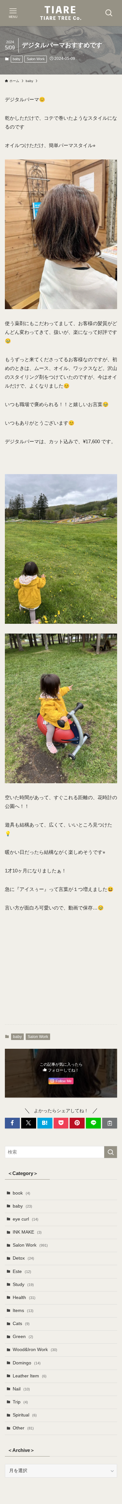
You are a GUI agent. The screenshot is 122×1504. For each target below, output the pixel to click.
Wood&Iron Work (35, 1349)
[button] (12, 1123)
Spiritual (25, 1415)
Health (24, 1297)
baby (16, 59)
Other (23, 1428)
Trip (20, 1402)
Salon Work (36, 59)
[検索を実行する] (110, 1152)
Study (23, 1284)
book (21, 1193)
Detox (23, 1258)
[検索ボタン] (109, 13)
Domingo (27, 1362)
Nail (21, 1389)
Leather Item (30, 1376)
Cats (21, 1323)
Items (23, 1310)
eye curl (25, 1219)
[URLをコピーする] (109, 1123)
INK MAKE (27, 1232)
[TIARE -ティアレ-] (61, 13)
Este (22, 1271)
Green (23, 1336)
